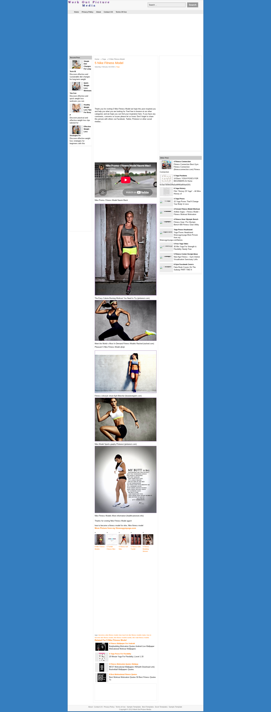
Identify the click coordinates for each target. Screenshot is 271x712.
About (98, 12)
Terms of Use (121, 12)
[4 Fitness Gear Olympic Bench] (166, 221)
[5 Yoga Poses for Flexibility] (102, 661)
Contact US (108, 12)
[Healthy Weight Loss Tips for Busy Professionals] (76, 112)
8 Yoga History (179, 188)
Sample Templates (134, 707)
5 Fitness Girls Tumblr (136, 548)
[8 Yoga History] (166, 195)
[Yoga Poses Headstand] (166, 232)
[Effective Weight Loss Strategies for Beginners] (76, 133)
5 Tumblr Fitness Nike (111, 548)
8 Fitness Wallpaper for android (122, 643)
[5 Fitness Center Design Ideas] (166, 256)
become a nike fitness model (108, 635)
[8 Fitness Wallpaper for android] (101, 650)
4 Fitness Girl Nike (123, 548)
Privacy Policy (87, 12)
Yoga (104, 59)
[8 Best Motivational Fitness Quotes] (102, 681)
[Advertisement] (135, 34)
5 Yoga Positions (180, 176)
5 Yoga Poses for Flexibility (120, 654)
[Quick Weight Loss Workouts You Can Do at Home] (76, 90)
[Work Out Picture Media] (89, 6)
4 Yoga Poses (179, 199)
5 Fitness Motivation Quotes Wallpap (123, 664)
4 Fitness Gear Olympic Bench (186, 219)
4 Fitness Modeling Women (146, 549)
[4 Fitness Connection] (166, 168)
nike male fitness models (140, 637)
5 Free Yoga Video (181, 244)
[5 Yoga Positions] (166, 182)
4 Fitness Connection (182, 162)
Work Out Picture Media (142, 709)
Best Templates (148, 707)
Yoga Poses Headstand (183, 230)
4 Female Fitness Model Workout (187, 209)
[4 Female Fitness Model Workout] (166, 211)
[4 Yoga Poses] (166, 201)
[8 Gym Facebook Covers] (166, 266)
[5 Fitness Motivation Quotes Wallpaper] (101, 671)
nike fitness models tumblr (122, 637)
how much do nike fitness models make (132, 635)
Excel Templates (161, 707)
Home (76, 12)
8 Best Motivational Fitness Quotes (123, 674)
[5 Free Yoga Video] (166, 246)
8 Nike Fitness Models (100, 548)
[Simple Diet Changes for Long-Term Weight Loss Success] (76, 68)
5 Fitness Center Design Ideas (186, 254)
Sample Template (175, 707)
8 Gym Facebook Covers (184, 264)
